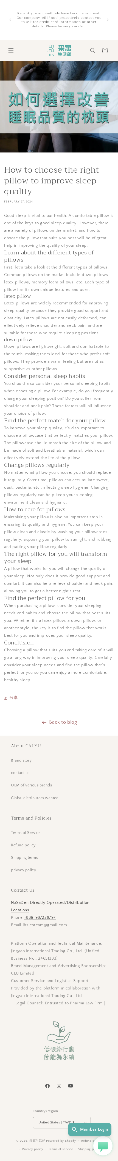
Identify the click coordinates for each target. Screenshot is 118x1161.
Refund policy (23, 845)
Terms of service (60, 1149)
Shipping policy (89, 1149)
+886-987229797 (40, 917)
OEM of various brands (31, 785)
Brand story (21, 760)
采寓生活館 (37, 1140)
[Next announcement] (108, 20)
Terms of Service (26, 833)
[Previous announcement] (10, 20)
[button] (11, 50)
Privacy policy (32, 1149)
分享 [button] (14, 698)
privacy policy (23, 870)
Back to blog (63, 722)
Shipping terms (24, 857)
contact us (20, 773)
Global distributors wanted (35, 798)
